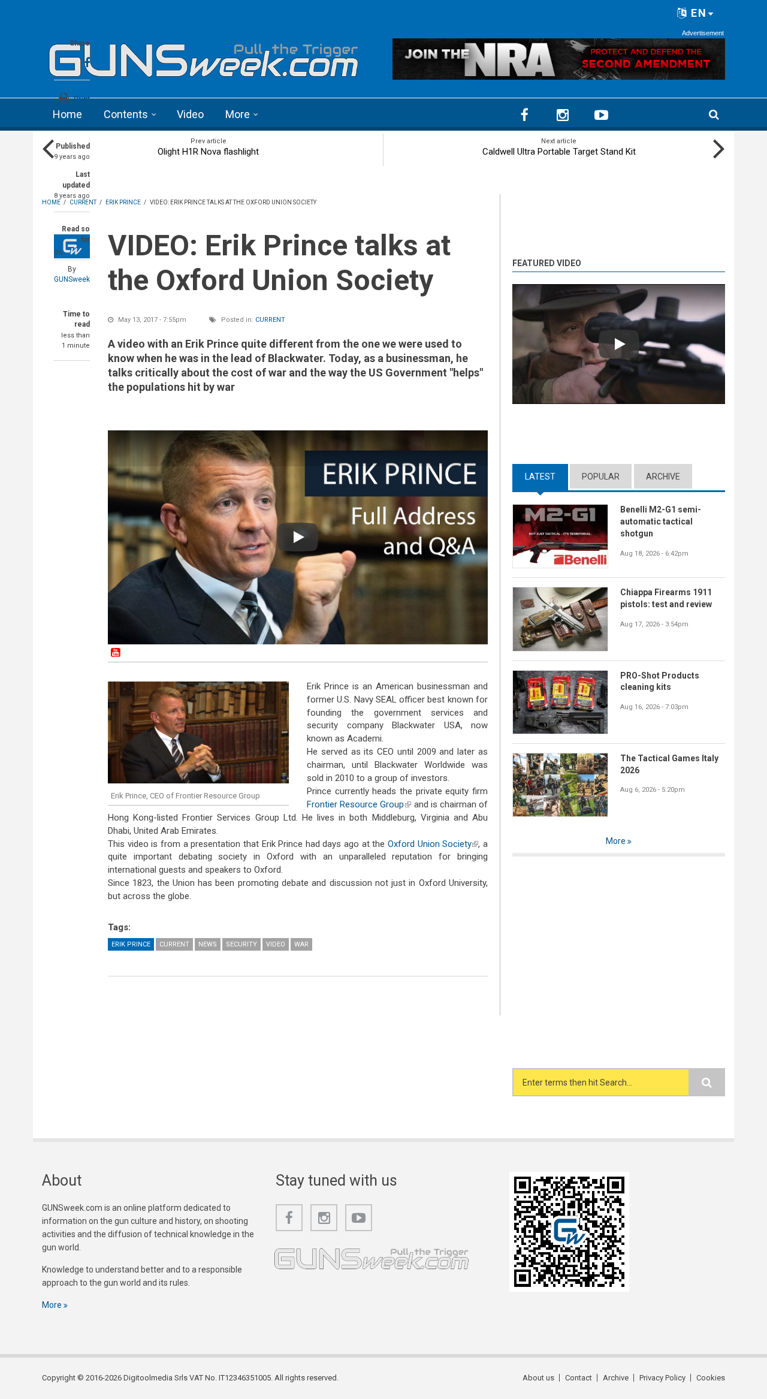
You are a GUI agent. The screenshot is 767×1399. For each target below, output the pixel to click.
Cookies (710, 1378)
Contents (126, 114)
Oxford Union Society (433, 844)
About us (538, 1378)
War (301, 944)
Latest (546, 476)
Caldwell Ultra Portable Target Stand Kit (559, 151)
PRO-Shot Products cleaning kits (659, 681)
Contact (578, 1378)
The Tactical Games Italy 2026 (669, 764)
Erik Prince (130, 944)
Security (241, 944)
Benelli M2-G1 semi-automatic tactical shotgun (660, 521)
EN (697, 13)
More (237, 114)
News (207, 944)
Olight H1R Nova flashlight (208, 151)
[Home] (204, 56)
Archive (663, 476)
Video (190, 114)
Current (270, 320)
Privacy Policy (662, 1378)
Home (67, 114)
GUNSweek (72, 279)
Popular (601, 476)
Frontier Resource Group (359, 804)
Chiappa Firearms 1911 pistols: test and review (666, 598)
